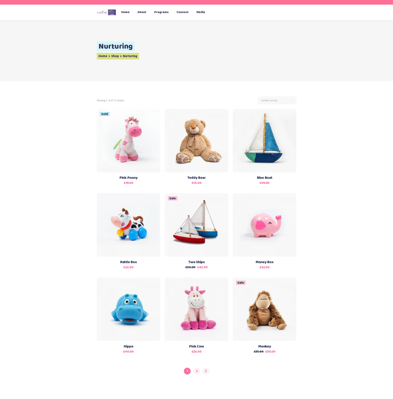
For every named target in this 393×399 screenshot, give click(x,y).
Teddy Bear (196, 178)
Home (103, 56)
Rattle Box (128, 262)
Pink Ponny (128, 178)
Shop (115, 56)
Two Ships (196, 262)
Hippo (128, 346)
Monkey (264, 346)
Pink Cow (196, 346)
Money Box (265, 262)
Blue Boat (264, 178)
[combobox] (277, 100)
